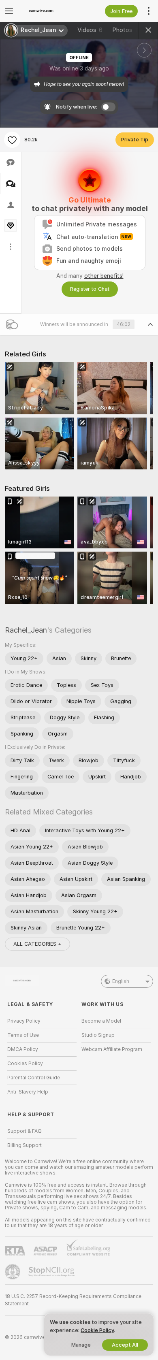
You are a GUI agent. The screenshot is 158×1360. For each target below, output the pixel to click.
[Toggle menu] (9, 11)
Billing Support (24, 1145)
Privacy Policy (24, 1021)
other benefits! (104, 276)
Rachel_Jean (26, 630)
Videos (89, 30)
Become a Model (101, 1021)
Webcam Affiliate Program (111, 1049)
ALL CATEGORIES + (37, 944)
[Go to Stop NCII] (52, 1272)
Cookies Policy (25, 1063)
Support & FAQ (24, 1131)
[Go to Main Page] (48, 10)
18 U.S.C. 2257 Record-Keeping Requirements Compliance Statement (73, 1300)
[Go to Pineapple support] (13, 1271)
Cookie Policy (97, 1330)
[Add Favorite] (12, 140)
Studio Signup (98, 1035)
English (120, 981)
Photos (127, 30)
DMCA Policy (22, 1049)
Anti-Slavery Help (27, 1092)
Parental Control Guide (33, 1078)
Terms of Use (23, 1035)
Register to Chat (89, 289)
